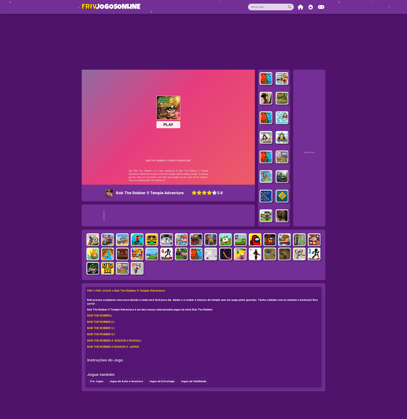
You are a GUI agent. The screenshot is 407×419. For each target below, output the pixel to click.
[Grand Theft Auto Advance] (282, 78)
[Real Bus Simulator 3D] (196, 239)
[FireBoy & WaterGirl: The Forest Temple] (266, 78)
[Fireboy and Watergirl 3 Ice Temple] (196, 254)
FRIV (90, 290)
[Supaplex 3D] (299, 239)
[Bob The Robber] (181, 254)
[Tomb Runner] (107, 268)
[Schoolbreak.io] (181, 239)
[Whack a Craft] (266, 215)
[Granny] (282, 215)
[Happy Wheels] (282, 156)
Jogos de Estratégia (162, 381)
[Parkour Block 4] (137, 239)
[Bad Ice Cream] (282, 117)
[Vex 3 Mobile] (314, 254)
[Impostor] (269, 239)
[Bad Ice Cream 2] (282, 137)
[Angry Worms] (225, 254)
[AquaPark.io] (284, 239)
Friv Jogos (103, 290)
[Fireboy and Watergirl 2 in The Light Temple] (266, 156)
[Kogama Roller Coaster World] (240, 254)
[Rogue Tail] (137, 254)
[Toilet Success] (299, 254)
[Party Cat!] (92, 254)
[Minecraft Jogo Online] (282, 98)
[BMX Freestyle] (137, 268)
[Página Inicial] (300, 7)
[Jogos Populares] (310, 7)
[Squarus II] (210, 254)
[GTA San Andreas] (266, 98)
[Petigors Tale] (284, 254)
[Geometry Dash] (282, 196)
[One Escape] (210, 239)
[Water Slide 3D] (107, 254)
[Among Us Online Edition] (255, 239)
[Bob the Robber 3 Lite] (92, 268)
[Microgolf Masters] (151, 254)
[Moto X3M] (266, 176)
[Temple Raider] (151, 239)
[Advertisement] (180, 215)
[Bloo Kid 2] (240, 239)
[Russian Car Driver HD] (282, 176)
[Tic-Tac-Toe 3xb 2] (266, 196)
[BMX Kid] (122, 239)
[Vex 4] (166, 254)
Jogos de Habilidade (193, 381)
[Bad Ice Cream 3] (266, 137)
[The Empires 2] (269, 254)
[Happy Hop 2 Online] (314, 239)
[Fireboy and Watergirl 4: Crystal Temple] (266, 117)
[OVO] (166, 239)
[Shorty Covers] (255, 254)
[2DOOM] (122, 254)
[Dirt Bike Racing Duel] (92, 239)
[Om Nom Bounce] (225, 239)
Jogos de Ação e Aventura (126, 381)
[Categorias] (321, 7)
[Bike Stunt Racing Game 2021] (107, 239)
